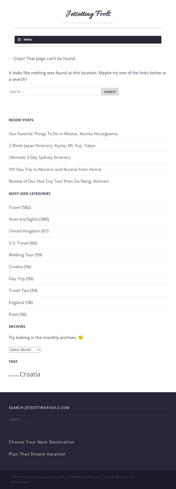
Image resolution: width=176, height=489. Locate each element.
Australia (14, 375)
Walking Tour (21, 255)
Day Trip (17, 278)
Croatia (16, 266)
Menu (28, 39)
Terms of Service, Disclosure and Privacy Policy (39, 477)
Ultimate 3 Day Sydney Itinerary (39, 157)
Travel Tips (19, 290)
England (16, 302)
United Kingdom (24, 231)
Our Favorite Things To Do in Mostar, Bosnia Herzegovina (63, 134)
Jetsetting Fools (88, 14)
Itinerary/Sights (23, 219)
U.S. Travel (19, 243)
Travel (14, 207)
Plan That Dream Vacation (37, 454)
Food (13, 314)
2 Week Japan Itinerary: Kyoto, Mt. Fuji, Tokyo (52, 145)
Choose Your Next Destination (41, 442)
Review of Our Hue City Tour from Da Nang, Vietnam (59, 181)
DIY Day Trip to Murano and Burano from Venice (55, 169)
